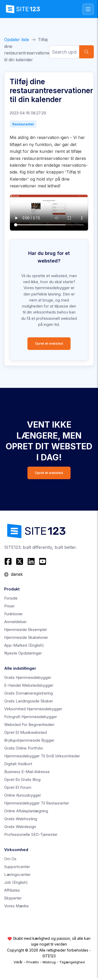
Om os (10, 858)
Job (16, 882)
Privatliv (32, 962)
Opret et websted (49, 343)
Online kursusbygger (22, 795)
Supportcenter (17, 866)
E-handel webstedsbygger (28, 685)
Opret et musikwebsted (25, 732)
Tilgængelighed (72, 962)
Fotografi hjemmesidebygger (30, 716)
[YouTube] (42, 561)
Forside (11, 598)
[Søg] (86, 51)
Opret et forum (17, 787)
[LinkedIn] (31, 561)
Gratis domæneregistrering (28, 693)
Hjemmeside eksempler (25, 629)
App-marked (24, 645)
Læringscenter (17, 874)
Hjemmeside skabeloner (26, 637)
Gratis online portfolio (23, 748)
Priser (9, 605)
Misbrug (49, 962)
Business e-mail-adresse (27, 771)
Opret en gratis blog (22, 779)
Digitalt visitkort (18, 763)
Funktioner (13, 613)
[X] (19, 561)
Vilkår (18, 962)
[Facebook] (8, 561)
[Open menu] (88, 9)
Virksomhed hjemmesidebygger (33, 708)
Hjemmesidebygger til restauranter (36, 803)
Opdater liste (16, 39)
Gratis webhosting (20, 818)
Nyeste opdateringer (23, 653)
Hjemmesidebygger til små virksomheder (42, 755)
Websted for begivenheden (29, 724)
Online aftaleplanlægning (26, 810)
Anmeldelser (15, 621)
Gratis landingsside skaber (28, 700)
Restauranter (23, 124)
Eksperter (13, 898)
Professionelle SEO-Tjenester (30, 834)
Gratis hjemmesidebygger (27, 677)
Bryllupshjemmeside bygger (29, 740)
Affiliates (12, 890)
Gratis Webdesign (20, 826)
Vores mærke (16, 905)
